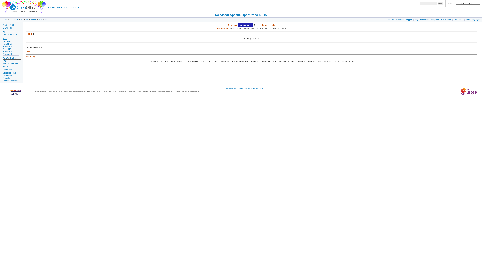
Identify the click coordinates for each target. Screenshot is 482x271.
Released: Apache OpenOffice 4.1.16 (241, 15)
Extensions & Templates (429, 20)
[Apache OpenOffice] (23, 6)
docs (16, 20)
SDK (5, 39)
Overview (232, 25)
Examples (7, 41)
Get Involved (446, 20)
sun (46, 20)
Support (409, 20)
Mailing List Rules (10, 81)
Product (391, 20)
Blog (416, 20)
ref (27, 20)
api (11, 20)
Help (272, 25)
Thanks (261, 88)
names (33, 20)
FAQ (5, 61)
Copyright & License (232, 88)
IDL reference (8, 28)
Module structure (10, 35)
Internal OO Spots (10, 64)
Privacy (241, 88)
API (4, 32)
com (40, 20)
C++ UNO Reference (7, 50)
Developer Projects (7, 77)
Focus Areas (458, 20)
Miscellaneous (9, 73)
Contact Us (248, 88)
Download (400, 20)
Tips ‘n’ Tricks (9, 58)
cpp (22, 20)
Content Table (9, 25)
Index (264, 25)
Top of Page (31, 57)
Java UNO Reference (7, 45)
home (5, 20)
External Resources (7, 68)
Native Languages (473, 20)
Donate (255, 88)
